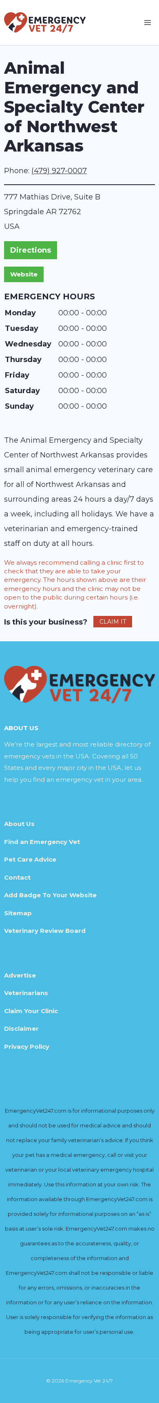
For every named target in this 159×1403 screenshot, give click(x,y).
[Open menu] (147, 22)
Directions (30, 250)
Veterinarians (26, 993)
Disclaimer (21, 1028)
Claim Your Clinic (31, 1011)
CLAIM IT (112, 621)
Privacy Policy (26, 1046)
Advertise (20, 975)
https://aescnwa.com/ (24, 274)
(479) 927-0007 (59, 170)
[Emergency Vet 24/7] (45, 22)
